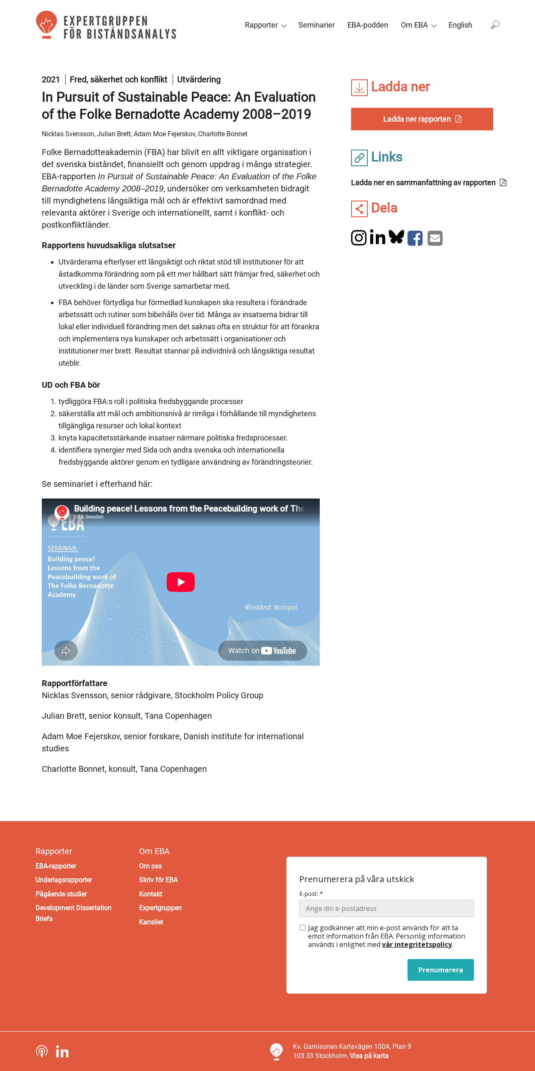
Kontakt (150, 894)
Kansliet (151, 922)
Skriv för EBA (158, 880)
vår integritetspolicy (417, 944)
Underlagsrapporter (64, 880)
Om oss (150, 866)
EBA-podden (367, 24)
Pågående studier (61, 894)
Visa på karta (369, 1056)
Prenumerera (440, 969)
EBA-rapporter (56, 866)
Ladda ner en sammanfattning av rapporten (423, 182)
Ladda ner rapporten (417, 118)
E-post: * (311, 894)
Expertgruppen (160, 908)
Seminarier (316, 24)
